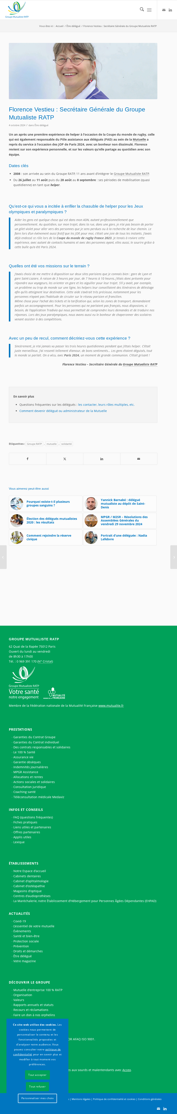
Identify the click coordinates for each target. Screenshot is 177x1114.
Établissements (23, 863)
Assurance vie (23, 757)
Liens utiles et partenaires (32, 827)
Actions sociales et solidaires (34, 782)
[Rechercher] (140, 10)
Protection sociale (26, 941)
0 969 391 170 (26, 661)
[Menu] (149, 10)
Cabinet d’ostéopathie (29, 886)
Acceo (126, 1070)
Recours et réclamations (30, 1010)
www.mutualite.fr (111, 705)
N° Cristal (45, 661)
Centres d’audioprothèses (32, 896)
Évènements (22, 931)
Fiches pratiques (25, 822)
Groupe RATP (34, 443)
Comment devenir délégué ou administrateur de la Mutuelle (63, 411)
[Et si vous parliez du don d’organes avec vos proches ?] (3, 557)
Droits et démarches (28, 951)
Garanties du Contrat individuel (36, 742)
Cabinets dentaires (27, 876)
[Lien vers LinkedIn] (170, 10)
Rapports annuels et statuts (33, 1005)
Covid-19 (19, 921)
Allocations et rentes (28, 777)
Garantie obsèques (27, 762)
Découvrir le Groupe (29, 982)
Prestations (20, 729)
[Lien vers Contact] (164, 10)
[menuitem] (140, 10)
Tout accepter (37, 1075)
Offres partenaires (26, 832)
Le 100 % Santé (24, 752)
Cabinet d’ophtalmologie (31, 881)
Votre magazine (24, 961)
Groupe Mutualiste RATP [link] (131, 174)
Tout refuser (37, 1086)
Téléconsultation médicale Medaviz (38, 797)
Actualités (19, 913)
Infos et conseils (26, 809)
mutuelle (52, 443)
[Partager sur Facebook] (27, 459)
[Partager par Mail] (138, 459)
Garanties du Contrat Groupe (34, 737)
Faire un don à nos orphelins (34, 1015)
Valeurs (18, 1000)
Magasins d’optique (27, 891)
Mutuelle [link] (139, 139)
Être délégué (41, 125)
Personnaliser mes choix (37, 1098)
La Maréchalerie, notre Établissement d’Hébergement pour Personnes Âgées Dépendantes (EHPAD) (84, 901)
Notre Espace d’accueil (29, 871)
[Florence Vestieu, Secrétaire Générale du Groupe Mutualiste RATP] (83, 71)
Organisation (22, 995)
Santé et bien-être (26, 936)
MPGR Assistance (25, 772)
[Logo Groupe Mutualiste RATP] (18, 10)
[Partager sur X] (64, 459)
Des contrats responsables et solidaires (41, 747)
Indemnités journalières (30, 767)
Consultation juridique (29, 787)
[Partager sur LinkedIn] (101, 459)
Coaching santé (24, 792)
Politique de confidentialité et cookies (114, 1099)
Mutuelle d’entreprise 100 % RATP (37, 990)
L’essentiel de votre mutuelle (33, 926)
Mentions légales (81, 1099)
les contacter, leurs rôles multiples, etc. (106, 405)
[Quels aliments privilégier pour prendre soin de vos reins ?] (173, 557)
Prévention (21, 946)
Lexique (19, 842)
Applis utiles (22, 837)
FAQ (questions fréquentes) (33, 817)
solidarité (66, 443)
